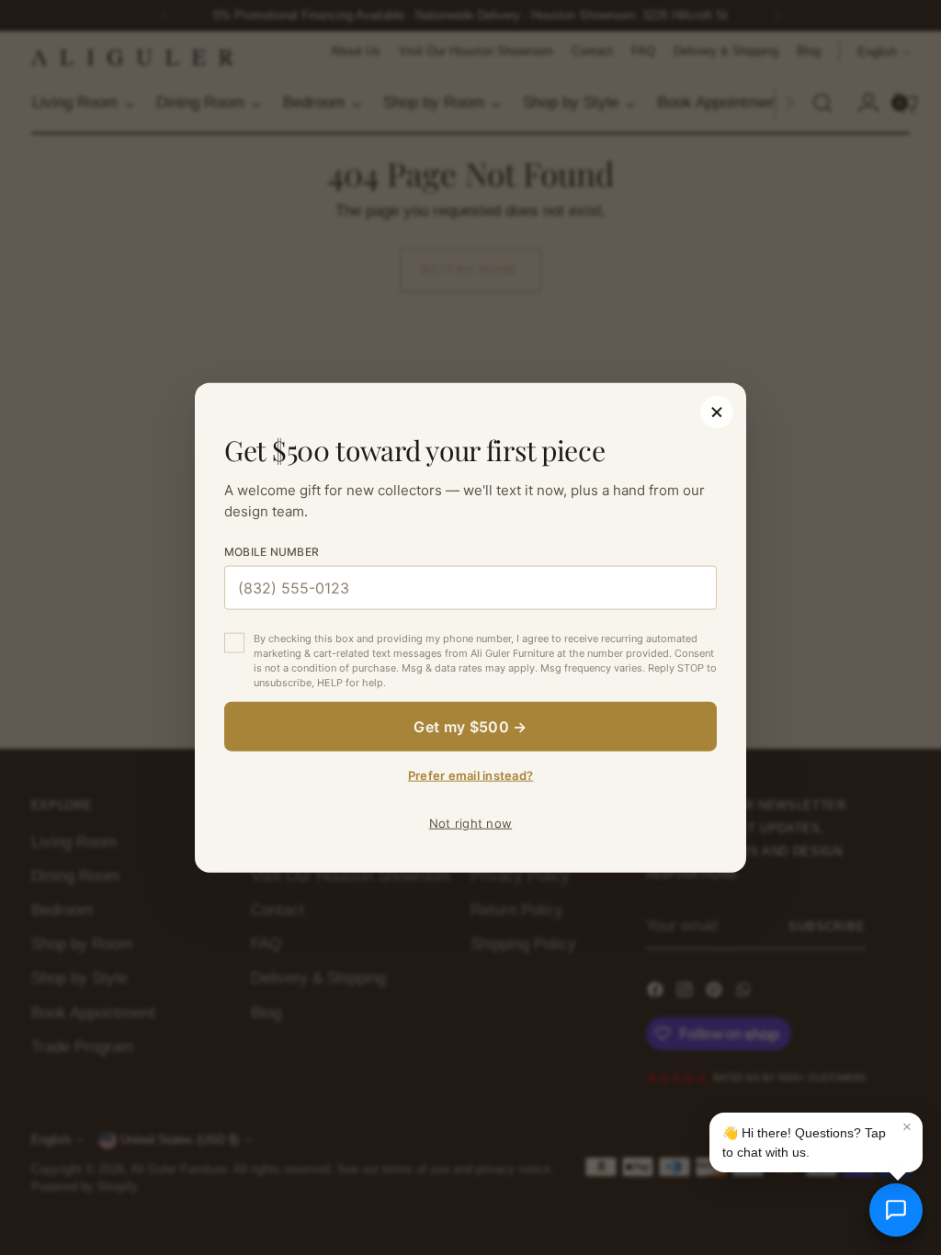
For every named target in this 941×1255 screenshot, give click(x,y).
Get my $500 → (470, 726)
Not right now (470, 822)
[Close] (716, 412)
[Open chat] (896, 1210)
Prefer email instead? (470, 774)
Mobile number (271, 552)
